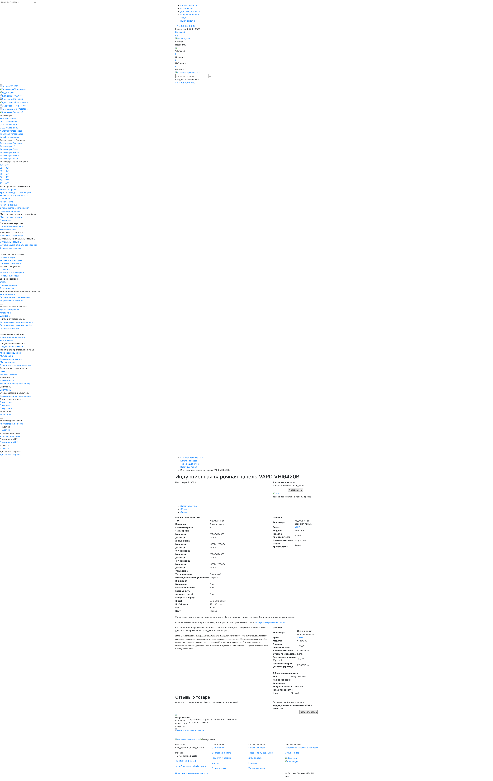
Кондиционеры (7, 257)
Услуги (183, 17)
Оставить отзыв (308, 712)
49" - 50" (4, 174)
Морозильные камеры (11, 300)
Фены (3, 371)
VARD (297, 527)
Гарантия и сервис (189, 14)
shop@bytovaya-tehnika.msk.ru (270, 622)
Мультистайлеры (8, 374)
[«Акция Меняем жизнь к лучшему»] (189, 729)
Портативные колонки (11, 226)
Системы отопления (10, 263)
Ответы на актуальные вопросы (301, 747)
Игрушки (4, 448)
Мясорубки (5, 312)
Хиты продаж (255, 758)
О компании (186, 8)
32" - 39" (4, 168)
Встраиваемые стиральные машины (18, 245)
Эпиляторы (5, 390)
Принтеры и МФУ (8, 442)
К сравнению (295, 490)
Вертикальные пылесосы (12, 272)
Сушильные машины (10, 248)
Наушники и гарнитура (11, 235)
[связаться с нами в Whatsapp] (176, 48)
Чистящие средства (10, 211)
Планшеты (5, 405)
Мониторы (5, 414)
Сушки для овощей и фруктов (15, 365)
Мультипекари (7, 362)
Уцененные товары (258, 768)
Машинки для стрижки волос (15, 383)
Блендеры (5, 316)
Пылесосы (5, 269)
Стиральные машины (11, 242)
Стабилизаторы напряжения (14, 208)
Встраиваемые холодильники (15, 297)
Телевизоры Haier (9, 158)
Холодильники (7, 294)
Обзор (183, 509)
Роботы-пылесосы (9, 275)
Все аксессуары (8, 189)
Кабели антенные (8, 205)
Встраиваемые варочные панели (16, 322)
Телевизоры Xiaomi (9, 152)
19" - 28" (4, 164)
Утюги (3, 282)
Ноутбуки (5, 430)
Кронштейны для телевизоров (15, 192)
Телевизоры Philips (9, 155)
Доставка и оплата (190, 11)
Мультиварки (6, 356)
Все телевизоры (8, 118)
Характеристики (188, 506)
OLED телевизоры (9, 127)
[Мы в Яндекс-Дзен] (182, 38)
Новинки (252, 763)
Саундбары (5, 198)
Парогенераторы (8, 285)
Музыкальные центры (11, 217)
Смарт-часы (6, 408)
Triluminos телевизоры (11, 134)
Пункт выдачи (187, 21)
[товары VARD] (276, 493)
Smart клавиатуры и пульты (14, 195)
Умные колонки (8, 229)
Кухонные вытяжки (10, 328)
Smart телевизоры (9, 137)
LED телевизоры (8, 121)
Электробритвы (8, 380)
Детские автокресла (10, 454)
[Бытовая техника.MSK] (187, 739)
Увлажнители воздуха (11, 260)
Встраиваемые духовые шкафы (16, 325)
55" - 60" (4, 177)
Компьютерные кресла (11, 423)
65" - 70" (4, 180)
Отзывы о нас (292, 752)
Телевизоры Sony (9, 149)
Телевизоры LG (8, 146)
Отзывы (184, 512)
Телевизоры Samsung (11, 143)
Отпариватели (7, 288)
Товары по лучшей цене (260, 752)
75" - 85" (4, 183)
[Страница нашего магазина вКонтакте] (291, 758)
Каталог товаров (188, 5)
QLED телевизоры (9, 124)
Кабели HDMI (6, 201)
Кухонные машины (9, 309)
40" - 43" (4, 171)
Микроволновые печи (11, 353)
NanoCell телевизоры (11, 131)
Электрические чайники (12, 337)
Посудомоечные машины (13, 346)
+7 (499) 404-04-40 (185, 26)
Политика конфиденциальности (191, 773)
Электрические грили (11, 359)
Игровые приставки (10, 436)
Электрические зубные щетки (15, 396)
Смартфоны (6, 402)
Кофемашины (6, 340)
